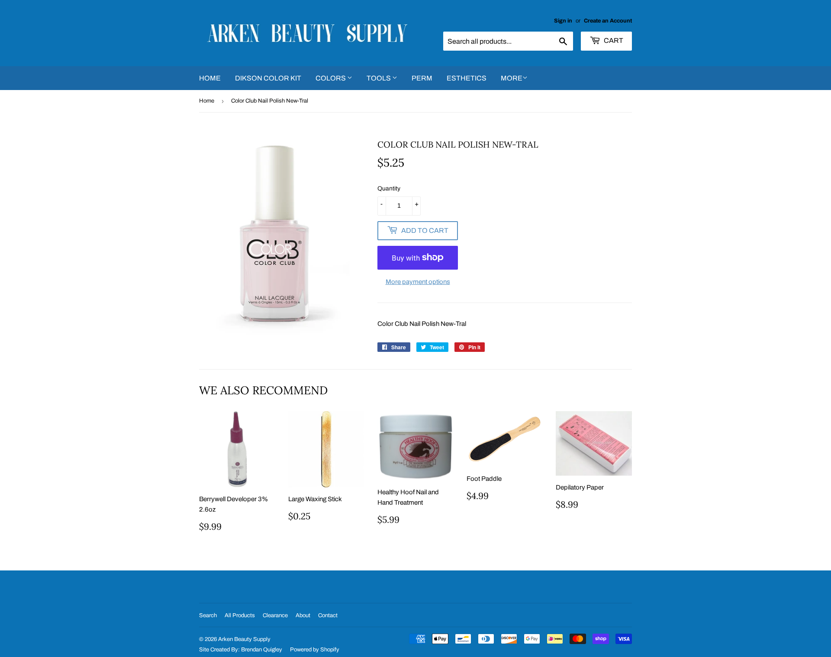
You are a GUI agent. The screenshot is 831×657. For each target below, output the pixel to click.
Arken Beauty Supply (244, 639)
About (303, 615)
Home (210, 78)
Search (208, 615)
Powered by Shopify (314, 650)
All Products (240, 615)
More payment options (418, 281)
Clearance (275, 615)
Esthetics (466, 78)
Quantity (388, 188)
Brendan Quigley (261, 650)
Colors (331, 78)
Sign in (563, 21)
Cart (612, 40)
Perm (422, 78)
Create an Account (608, 21)
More (511, 78)
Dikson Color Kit (268, 78)
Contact (328, 615)
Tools (379, 78)
